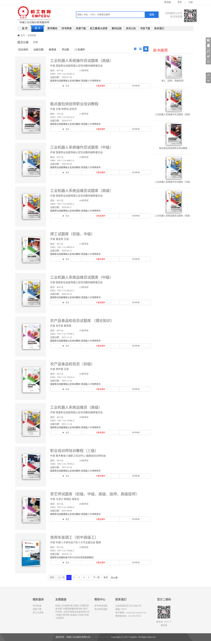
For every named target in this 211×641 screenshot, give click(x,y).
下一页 (96, 577)
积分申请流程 (100, 609)
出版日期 (38, 49)
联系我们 (159, 28)
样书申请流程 (100, 606)
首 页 (24, 28)
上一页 (61, 577)
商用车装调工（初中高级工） (74, 537)
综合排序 (23, 49)
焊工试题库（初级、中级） (72, 234)
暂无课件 (101, 86)
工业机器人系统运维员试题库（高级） (81, 191)
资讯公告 (131, 28)
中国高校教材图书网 (72, 609)
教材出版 (117, 28)
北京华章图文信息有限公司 (76, 612)
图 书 (37, 28)
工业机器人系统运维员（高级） (76, 407)
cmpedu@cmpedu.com (136, 612)
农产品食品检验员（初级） (72, 364)
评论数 (65, 49)
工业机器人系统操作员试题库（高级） (81, 61)
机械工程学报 (62, 615)
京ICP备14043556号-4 (100, 637)
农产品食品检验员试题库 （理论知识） (82, 321)
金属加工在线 (76, 615)
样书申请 (67, 28)
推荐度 (52, 49)
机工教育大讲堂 (98, 28)
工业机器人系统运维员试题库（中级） (81, 277)
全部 (35, 42)
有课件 (81, 49)
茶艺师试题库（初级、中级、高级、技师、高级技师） (94, 494)
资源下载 (81, 28)
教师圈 (167, 2)
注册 (190, 2)
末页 (105, 577)
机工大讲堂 (38, 612)
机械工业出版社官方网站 (67, 605)
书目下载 (145, 28)
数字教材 (52, 28)
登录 (179, 2)
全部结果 (31, 35)
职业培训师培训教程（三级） (74, 451)
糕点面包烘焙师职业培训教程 (74, 104)
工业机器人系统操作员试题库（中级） (81, 147)
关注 (67, 86)
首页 (23, 35)
